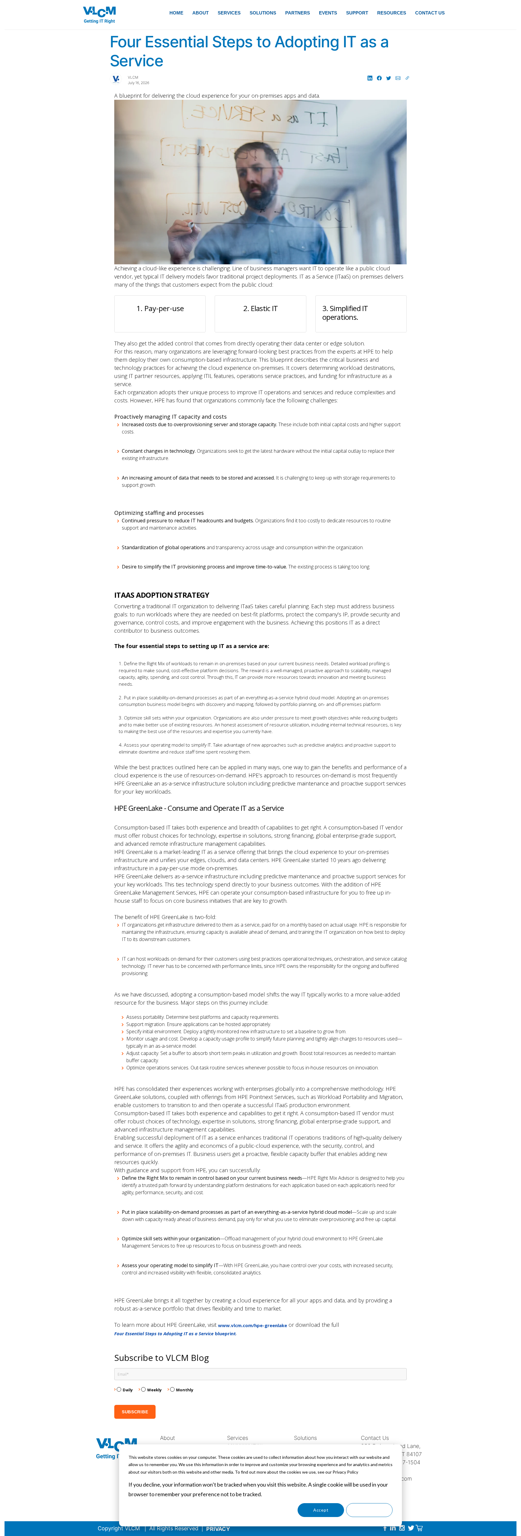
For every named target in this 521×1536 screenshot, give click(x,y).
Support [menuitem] (357, 12)
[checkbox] (260, 1391)
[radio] (126, 1391)
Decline (369, 1509)
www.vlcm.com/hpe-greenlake (252, 1325)
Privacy (218, 1529)
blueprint (225, 1333)
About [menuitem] (200, 12)
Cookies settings (272, 1509)
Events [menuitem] (328, 12)
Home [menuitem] (176, 12)
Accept (320, 1509)
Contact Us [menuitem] (430, 12)
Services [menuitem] (229, 12)
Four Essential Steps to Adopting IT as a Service (163, 1333)
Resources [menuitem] (391, 12)
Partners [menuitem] (297, 12)
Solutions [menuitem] (263, 12)
